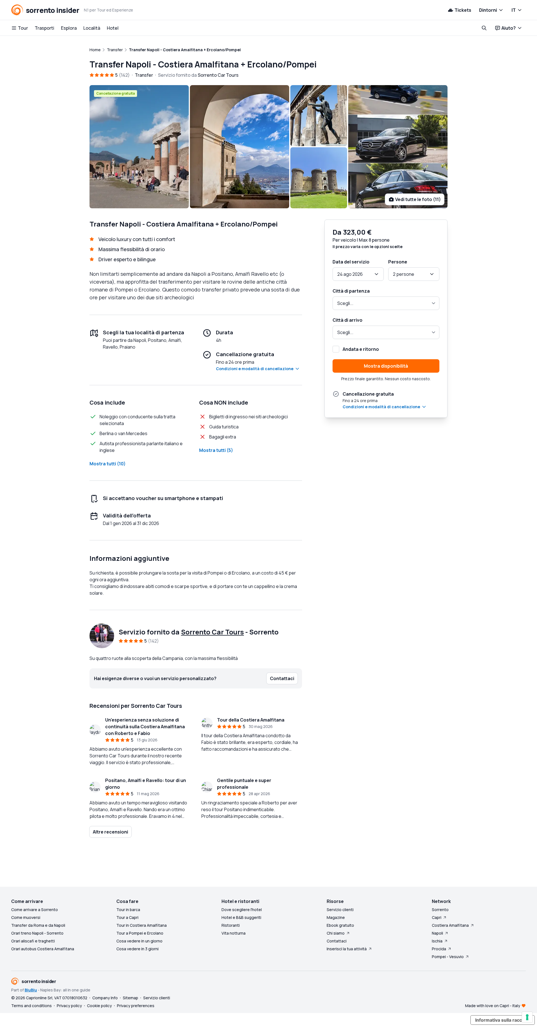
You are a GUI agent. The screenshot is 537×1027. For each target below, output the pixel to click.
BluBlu (31, 990)
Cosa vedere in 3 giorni (137, 948)
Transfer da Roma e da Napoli (38, 925)
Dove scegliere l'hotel (242, 909)
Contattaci (337, 941)
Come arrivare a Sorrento (34, 909)
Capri (436, 917)
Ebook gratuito (340, 925)
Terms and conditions (31, 1005)
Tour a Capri (127, 917)
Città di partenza (351, 291)
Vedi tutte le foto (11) (418, 199)
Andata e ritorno (361, 349)
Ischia (437, 941)
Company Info (105, 997)
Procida (439, 948)
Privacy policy (69, 1005)
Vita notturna (234, 933)
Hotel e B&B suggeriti (241, 917)
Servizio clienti (340, 909)
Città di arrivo (347, 320)
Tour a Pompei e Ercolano (139, 933)
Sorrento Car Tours (212, 631)
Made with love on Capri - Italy (492, 1005)
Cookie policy (99, 1005)
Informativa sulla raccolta (502, 1020)
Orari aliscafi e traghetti (33, 941)
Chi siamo (336, 933)
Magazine (336, 917)
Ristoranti (231, 925)
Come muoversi (25, 917)
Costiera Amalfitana (450, 925)
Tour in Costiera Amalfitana (141, 925)
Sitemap (130, 997)
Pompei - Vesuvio (448, 956)
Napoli (437, 933)
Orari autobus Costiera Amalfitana (42, 948)
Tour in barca (128, 909)
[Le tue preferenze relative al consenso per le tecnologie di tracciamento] (527, 1017)
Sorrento (440, 909)
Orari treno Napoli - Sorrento (37, 933)
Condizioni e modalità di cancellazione (254, 368)
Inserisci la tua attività (347, 948)
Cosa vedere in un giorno (139, 941)
